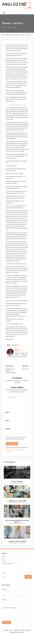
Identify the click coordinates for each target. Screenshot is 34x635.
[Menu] (4, 12)
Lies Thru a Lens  (13, 104)
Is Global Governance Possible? (17, 541)
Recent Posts (15, 345)
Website (8, 428)
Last (19, 596)
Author (8, 345)
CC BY (24, 104)
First (3, 596)
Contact (4, 561)
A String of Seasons (17, 481)
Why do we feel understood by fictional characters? (17, 521)
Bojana (17, 349)
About (4, 558)
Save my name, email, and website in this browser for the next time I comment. (16, 438)
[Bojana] (10, 352)
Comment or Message (9, 607)
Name (8, 412)
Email (8, 420)
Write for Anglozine (7, 563)
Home (4, 556)
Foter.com (20, 104)
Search (4, 573)
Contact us (6, 622)
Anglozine (22, 350)
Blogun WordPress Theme (17, 632)
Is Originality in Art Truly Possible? (17, 501)
